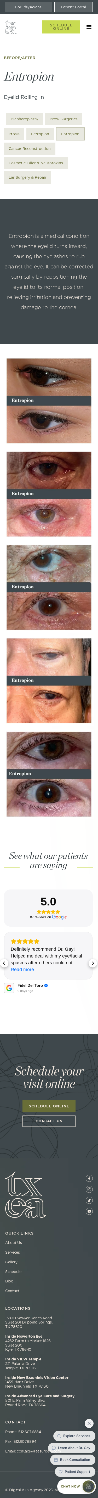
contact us (49, 1121)
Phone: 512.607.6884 (24, 1432)
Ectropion (40, 134)
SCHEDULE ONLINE (61, 27)
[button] (86, 27)
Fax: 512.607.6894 (20, 1441)
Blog (9, 1281)
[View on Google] (9, 988)
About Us (13, 1243)
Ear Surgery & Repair (28, 177)
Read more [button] (22, 969)
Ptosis (14, 134)
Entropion (70, 134)
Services (12, 1252)
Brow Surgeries (64, 119)
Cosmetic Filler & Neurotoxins (36, 163)
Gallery (11, 1262)
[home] (11, 27)
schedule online (49, 1106)
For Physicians (28, 7)
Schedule (13, 1272)
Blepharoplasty (24, 119)
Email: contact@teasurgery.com (33, 1451)
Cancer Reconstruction (30, 149)
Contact (12, 1291)
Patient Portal (73, 7)
